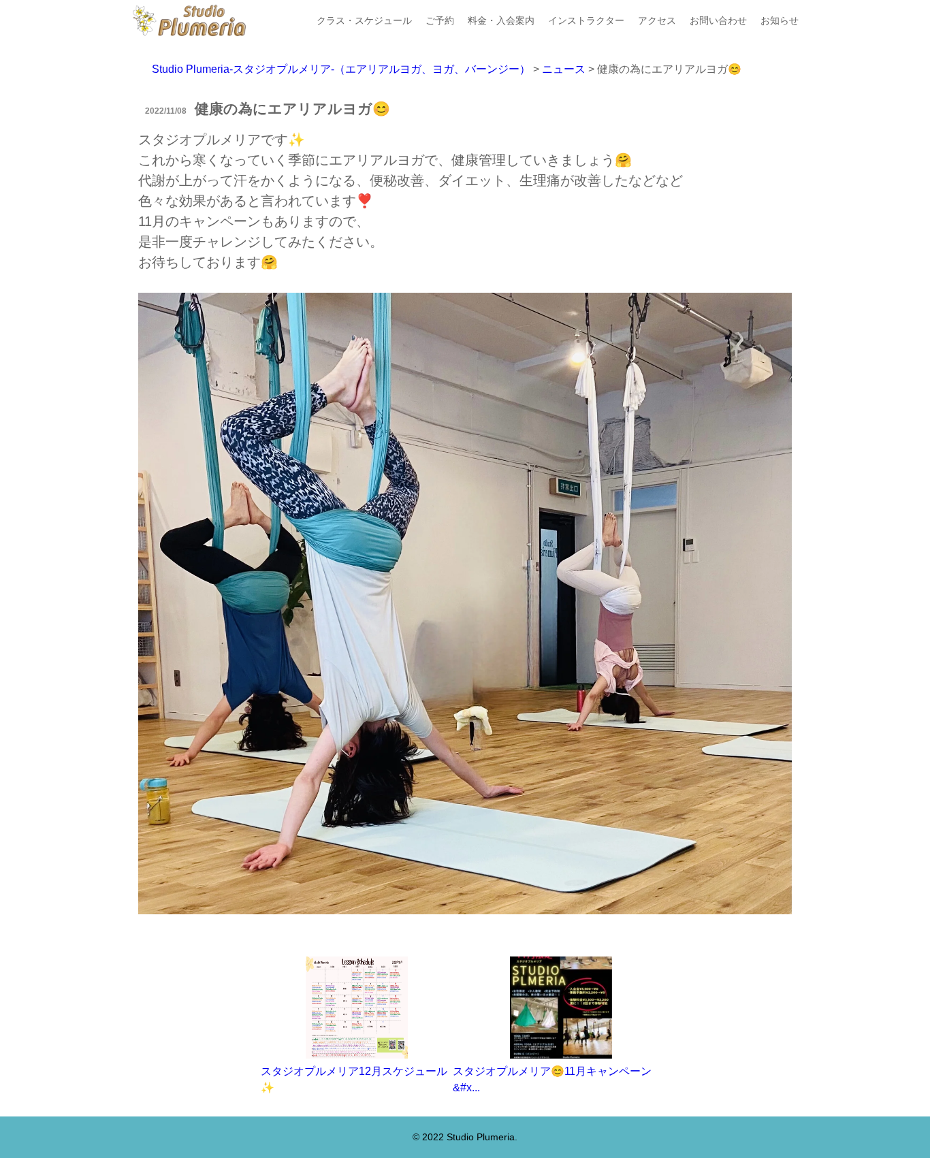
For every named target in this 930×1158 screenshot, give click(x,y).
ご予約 (440, 20)
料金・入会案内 (501, 20)
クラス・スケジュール (364, 20)
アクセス (657, 20)
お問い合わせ (718, 20)
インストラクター (586, 20)
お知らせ (779, 20)
